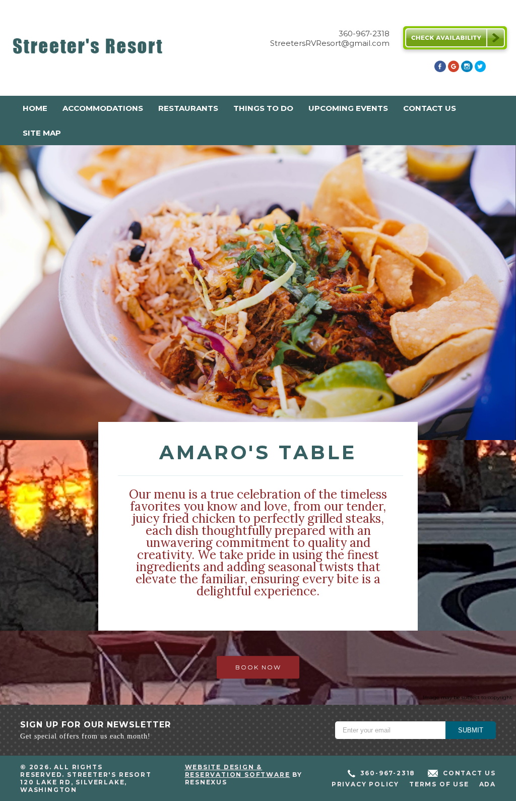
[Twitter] (480, 69)
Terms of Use (439, 784)
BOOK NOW (258, 667)
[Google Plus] (453, 69)
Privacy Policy (365, 784)
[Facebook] (439, 69)
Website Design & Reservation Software (237, 770)
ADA (487, 784)
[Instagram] (466, 69)
